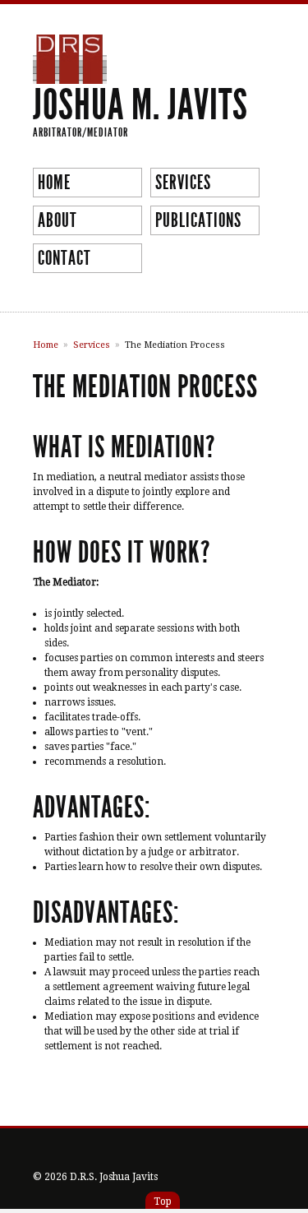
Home (54, 182)
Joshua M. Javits (140, 105)
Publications (198, 220)
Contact (64, 258)
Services (183, 182)
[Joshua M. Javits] (70, 76)
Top (163, 1201)
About (57, 220)
